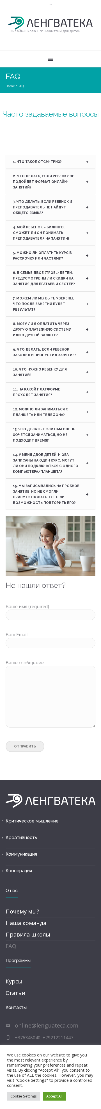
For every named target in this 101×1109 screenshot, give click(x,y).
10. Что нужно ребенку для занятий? (40, 372)
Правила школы (28, 934)
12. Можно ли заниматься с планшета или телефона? (40, 412)
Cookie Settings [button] (23, 1096)
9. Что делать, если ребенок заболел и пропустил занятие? (44, 352)
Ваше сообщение (25, 663)
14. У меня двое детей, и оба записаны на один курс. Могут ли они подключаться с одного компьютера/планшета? (45, 463)
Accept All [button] (54, 1096)
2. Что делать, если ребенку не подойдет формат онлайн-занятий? (43, 181)
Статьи (15, 993)
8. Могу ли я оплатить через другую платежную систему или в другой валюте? (42, 329)
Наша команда (26, 923)
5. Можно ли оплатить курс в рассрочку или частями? (42, 255)
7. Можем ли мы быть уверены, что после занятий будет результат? (43, 304)
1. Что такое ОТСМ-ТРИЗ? (37, 162)
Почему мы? (22, 911)
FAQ (11, 946)
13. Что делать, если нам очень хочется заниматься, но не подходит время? (44, 434)
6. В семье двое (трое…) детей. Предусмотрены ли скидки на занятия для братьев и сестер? (44, 278)
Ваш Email (16, 634)
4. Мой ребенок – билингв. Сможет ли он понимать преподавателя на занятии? (41, 232)
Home (10, 86)
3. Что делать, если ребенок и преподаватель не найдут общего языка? (42, 207)
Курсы (14, 981)
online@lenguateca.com (46, 1025)
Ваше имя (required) (27, 606)
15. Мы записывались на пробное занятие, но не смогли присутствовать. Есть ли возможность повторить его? (46, 494)
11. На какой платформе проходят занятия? (36, 392)
